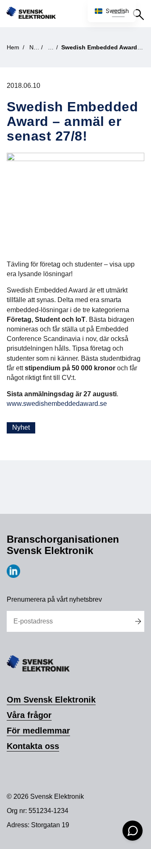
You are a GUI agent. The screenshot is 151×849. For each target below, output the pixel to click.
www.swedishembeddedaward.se (57, 403)
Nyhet (21, 427)
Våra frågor (29, 715)
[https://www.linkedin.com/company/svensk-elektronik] (13, 575)
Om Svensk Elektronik (51, 699)
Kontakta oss (33, 746)
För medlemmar (38, 730)
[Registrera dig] (138, 621)
